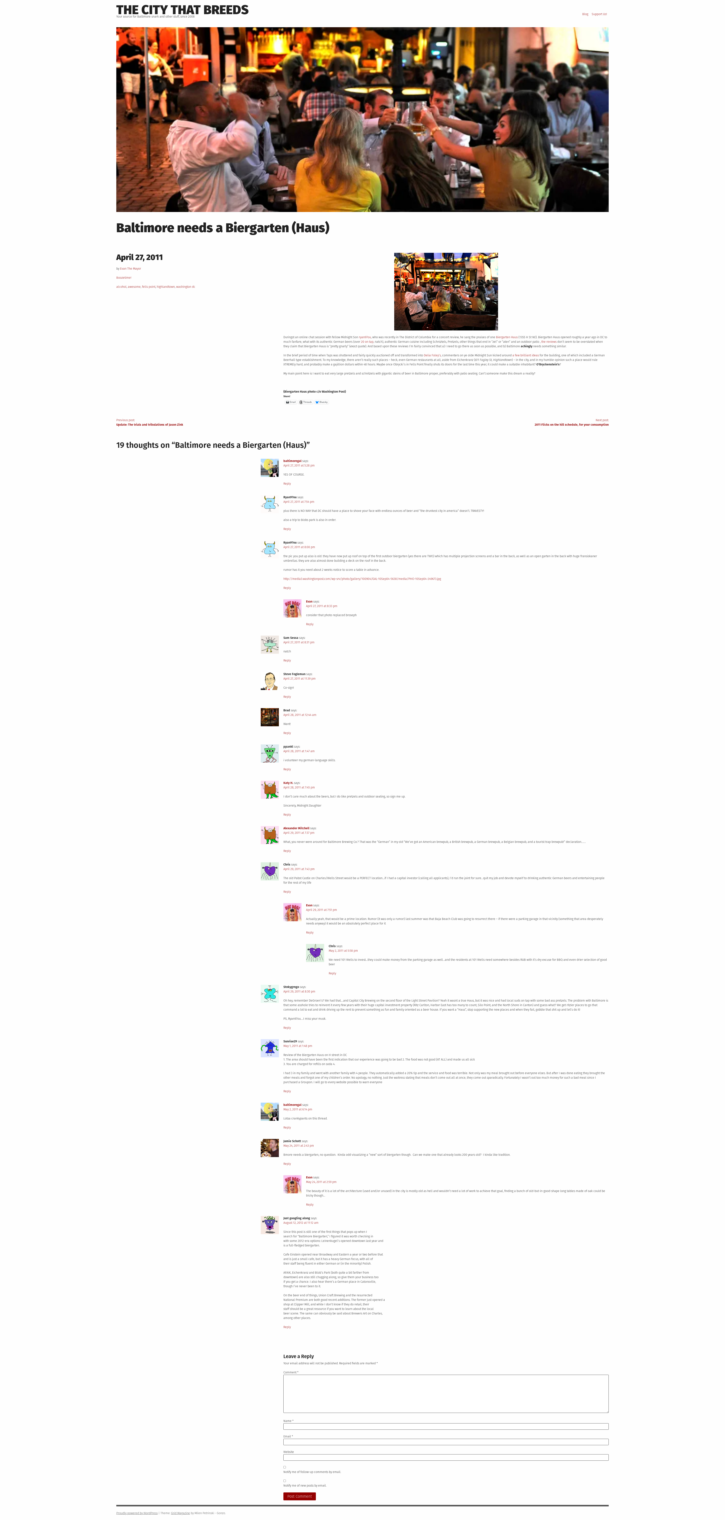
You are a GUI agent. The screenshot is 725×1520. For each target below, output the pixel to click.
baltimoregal (292, 461)
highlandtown (166, 287)
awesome (134, 287)
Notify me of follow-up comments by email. (312, 1472)
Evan (309, 601)
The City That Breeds (182, 10)
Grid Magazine (180, 1513)
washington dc (185, 287)
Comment (290, 1372)
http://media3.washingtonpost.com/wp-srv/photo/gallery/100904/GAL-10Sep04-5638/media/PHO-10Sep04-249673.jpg (362, 579)
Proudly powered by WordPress (137, 1513)
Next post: (572, 422)
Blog (585, 14)
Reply (287, 483)
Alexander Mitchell (296, 828)
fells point (148, 287)
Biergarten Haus (507, 337)
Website (288, 1452)
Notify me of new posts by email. (304, 1485)
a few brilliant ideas (525, 355)
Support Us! (599, 14)
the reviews (549, 341)
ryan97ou (365, 337)
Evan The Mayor (130, 268)
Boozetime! (123, 277)
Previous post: (149, 422)
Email (288, 1436)
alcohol (121, 287)
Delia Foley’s (432, 355)
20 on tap (367, 341)
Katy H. (288, 783)
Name (288, 1421)
